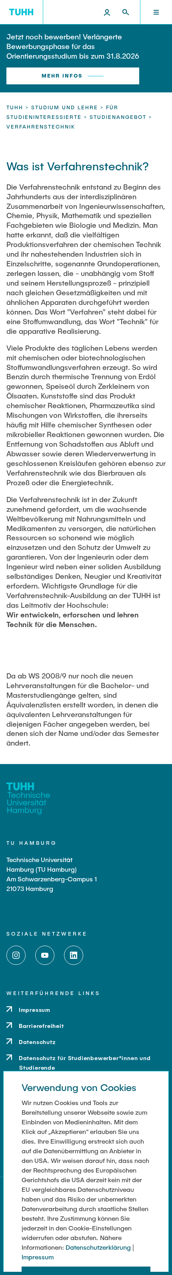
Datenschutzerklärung (98, 1247)
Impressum (38, 1257)
